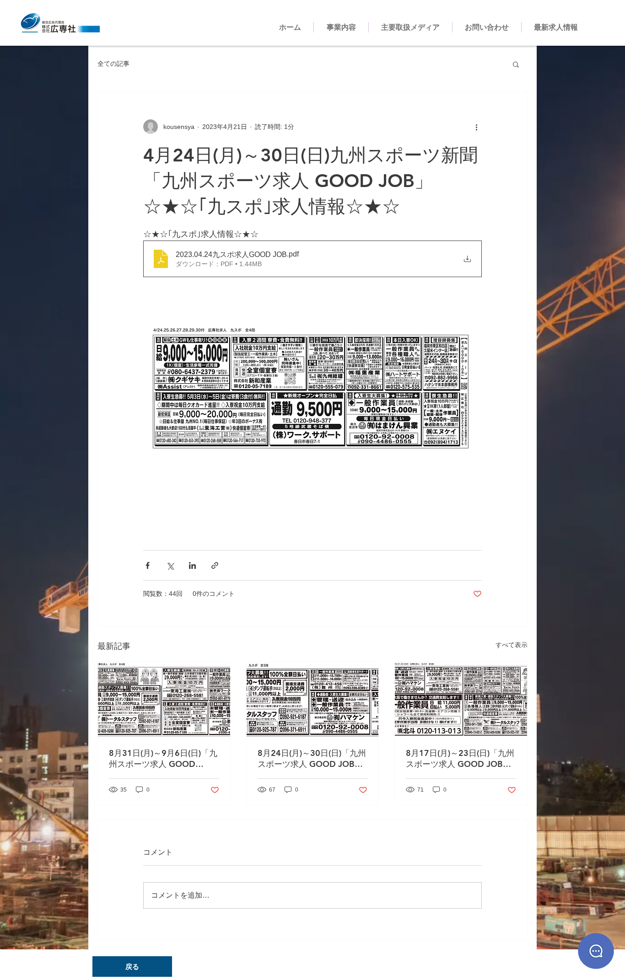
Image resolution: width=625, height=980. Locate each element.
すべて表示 (512, 644)
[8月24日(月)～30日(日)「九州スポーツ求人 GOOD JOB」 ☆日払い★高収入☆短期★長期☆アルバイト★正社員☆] (313, 699)
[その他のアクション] (476, 126)
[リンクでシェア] (214, 565)
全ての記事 (113, 63)
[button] (516, 64)
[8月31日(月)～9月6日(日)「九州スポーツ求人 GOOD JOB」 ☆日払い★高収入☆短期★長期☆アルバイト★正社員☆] (164, 699)
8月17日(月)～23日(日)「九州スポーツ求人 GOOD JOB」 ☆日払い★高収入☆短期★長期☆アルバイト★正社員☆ (460, 759)
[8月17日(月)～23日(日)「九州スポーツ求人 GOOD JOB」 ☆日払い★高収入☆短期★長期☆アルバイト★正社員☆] (461, 699)
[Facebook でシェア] (147, 565)
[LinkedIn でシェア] (192, 565)
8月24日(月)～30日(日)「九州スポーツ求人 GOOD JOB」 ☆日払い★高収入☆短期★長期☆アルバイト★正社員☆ (312, 759)
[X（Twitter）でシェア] (170, 565)
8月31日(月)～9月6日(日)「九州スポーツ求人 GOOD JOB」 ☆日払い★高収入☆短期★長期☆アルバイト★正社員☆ (163, 759)
